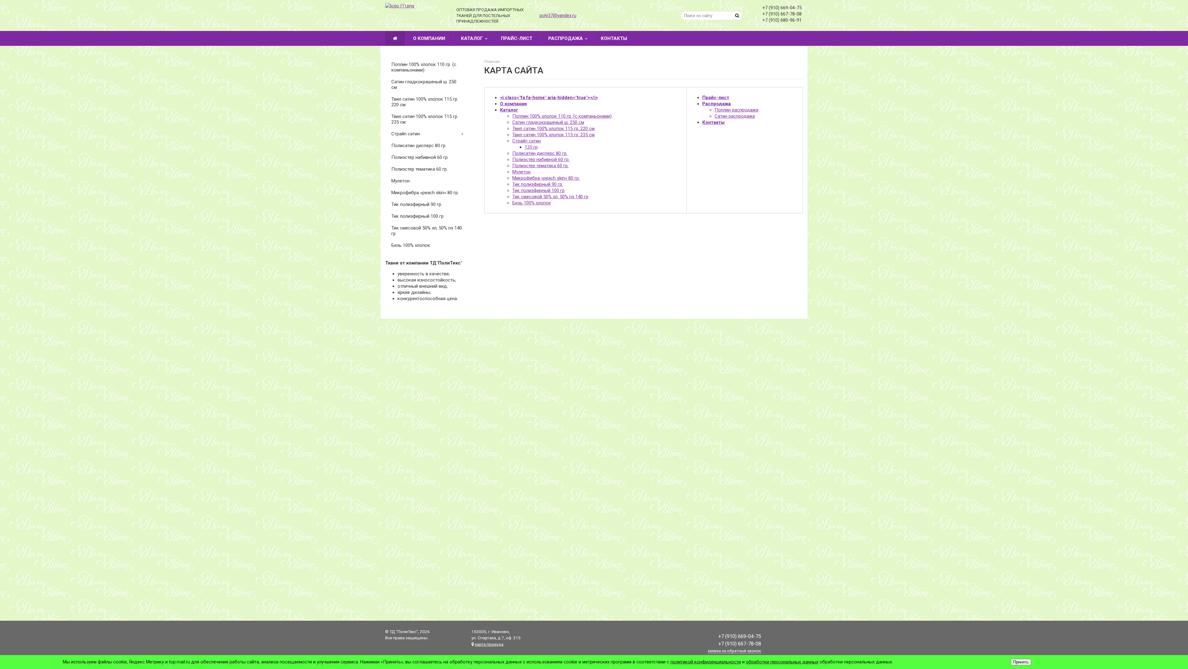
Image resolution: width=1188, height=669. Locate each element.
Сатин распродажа (735, 116)
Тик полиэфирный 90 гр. (416, 204)
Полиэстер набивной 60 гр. (420, 157)
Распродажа (565, 38)
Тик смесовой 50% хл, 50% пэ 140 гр (426, 230)
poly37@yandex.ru (558, 15)
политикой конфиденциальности (705, 662)
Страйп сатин (405, 134)
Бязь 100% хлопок (410, 245)
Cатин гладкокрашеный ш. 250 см (423, 84)
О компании (429, 38)
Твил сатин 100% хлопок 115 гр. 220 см (424, 101)
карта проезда (489, 644)
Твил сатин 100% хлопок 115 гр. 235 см (424, 119)
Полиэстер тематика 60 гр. (419, 169)
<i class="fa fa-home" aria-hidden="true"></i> (549, 97)
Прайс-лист (516, 38)
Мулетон (400, 181)
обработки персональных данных (782, 662)
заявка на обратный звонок (734, 651)
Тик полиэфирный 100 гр (417, 216)
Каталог (472, 38)
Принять (1021, 662)
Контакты (614, 38)
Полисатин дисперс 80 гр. (418, 145)
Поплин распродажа (736, 110)
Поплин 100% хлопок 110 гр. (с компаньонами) (423, 67)
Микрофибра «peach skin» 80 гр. (425, 192)
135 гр (531, 147)
